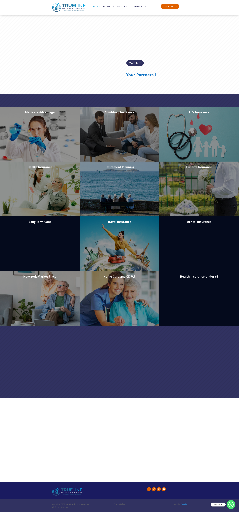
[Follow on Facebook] (149, 489)
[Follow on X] (159, 489)
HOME (96, 6)
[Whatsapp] (231, 504)
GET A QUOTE (170, 6)
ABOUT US (108, 6)
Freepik (184, 504)
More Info (135, 63)
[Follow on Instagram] (154, 489)
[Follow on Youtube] (164, 489)
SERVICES (122, 6)
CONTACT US (139, 6)
